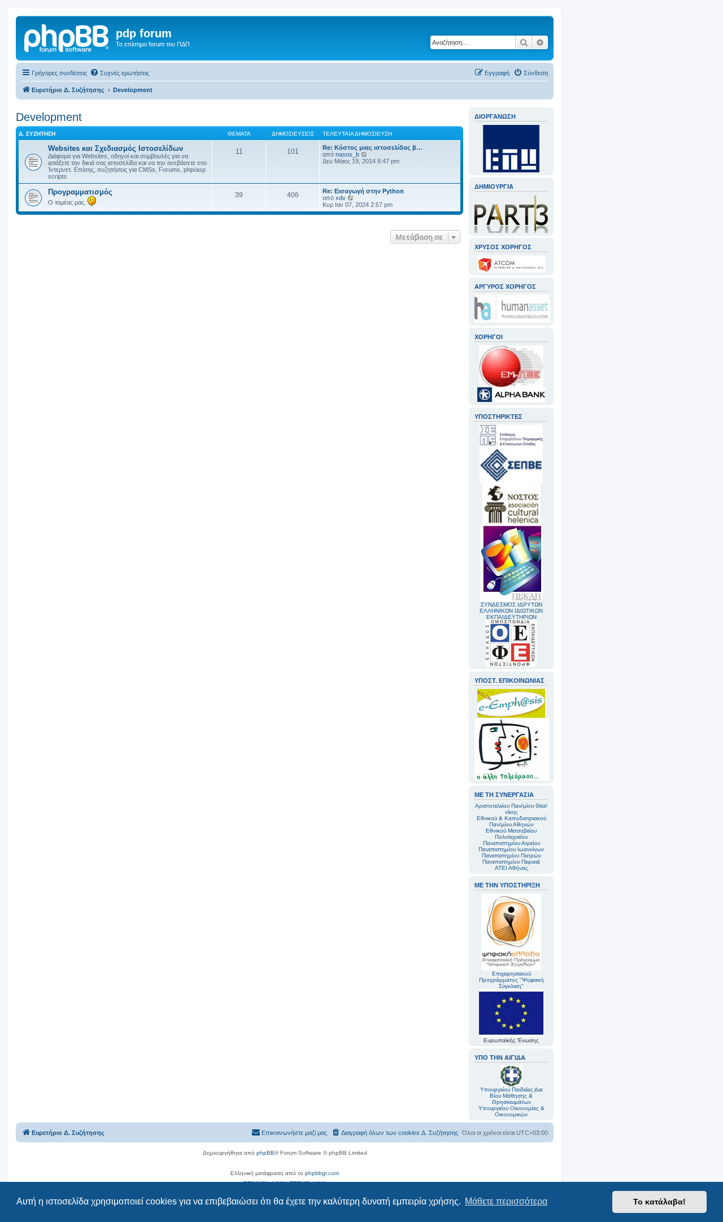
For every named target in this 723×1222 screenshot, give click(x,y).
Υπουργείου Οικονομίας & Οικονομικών (511, 1111)
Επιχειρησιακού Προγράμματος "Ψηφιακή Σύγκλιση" (511, 979)
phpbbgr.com (322, 1173)
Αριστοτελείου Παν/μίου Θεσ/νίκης (511, 809)
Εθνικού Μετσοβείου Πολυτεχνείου (511, 833)
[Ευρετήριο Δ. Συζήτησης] (67, 37)
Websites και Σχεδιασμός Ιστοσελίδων (115, 148)
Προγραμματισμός (80, 192)
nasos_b (347, 154)
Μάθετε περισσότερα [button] (506, 1201)
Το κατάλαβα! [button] (659, 1201)
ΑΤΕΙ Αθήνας (511, 868)
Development (49, 117)
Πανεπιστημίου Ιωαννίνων (511, 849)
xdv (341, 197)
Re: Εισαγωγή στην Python (363, 191)
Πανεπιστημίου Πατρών (511, 855)
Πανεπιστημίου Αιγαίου (511, 843)
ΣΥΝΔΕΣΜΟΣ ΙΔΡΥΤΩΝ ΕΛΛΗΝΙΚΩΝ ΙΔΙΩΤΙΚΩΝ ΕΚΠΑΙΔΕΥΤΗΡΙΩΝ (511, 610)
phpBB (265, 1153)
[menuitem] (119, 73)
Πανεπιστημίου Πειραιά (511, 862)
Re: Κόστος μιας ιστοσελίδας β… (373, 147)
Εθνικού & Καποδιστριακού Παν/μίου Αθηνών (511, 821)
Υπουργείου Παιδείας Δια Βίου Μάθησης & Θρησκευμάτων (511, 1095)
